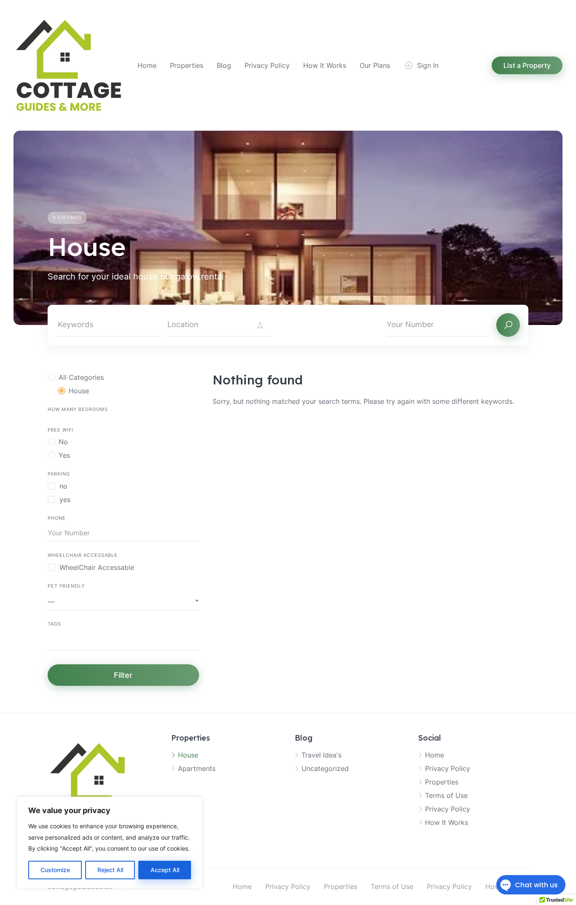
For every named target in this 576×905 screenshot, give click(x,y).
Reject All (110, 869)
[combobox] (123, 601)
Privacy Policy (267, 65)
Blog (224, 65)
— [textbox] (51, 601)
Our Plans (375, 65)
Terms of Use (446, 795)
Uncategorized (325, 768)
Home (146, 65)
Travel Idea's (321, 755)
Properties (186, 65)
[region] (109, 842)
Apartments (196, 768)
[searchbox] (50, 642)
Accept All (165, 869)
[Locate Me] (260, 325)
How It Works (324, 65)
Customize (55, 869)
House (188, 755)
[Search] (508, 325)
